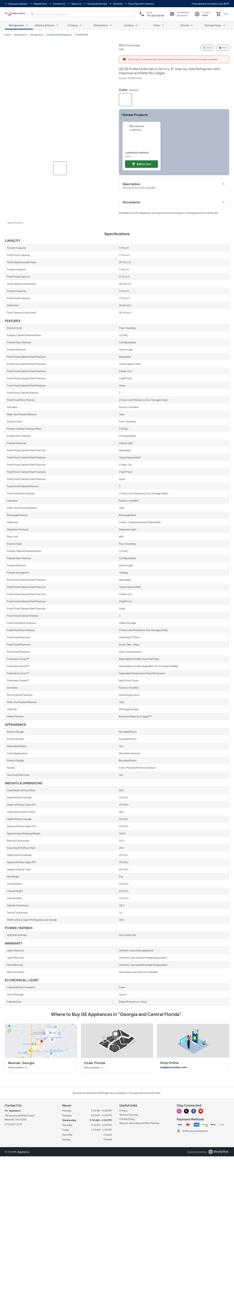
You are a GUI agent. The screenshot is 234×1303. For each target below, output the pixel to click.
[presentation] (82, 14)
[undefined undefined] (141, 136)
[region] (174, 146)
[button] (60, 168)
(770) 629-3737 (13, 1124)
